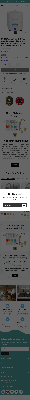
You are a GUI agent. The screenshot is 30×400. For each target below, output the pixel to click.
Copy (23, 205)
